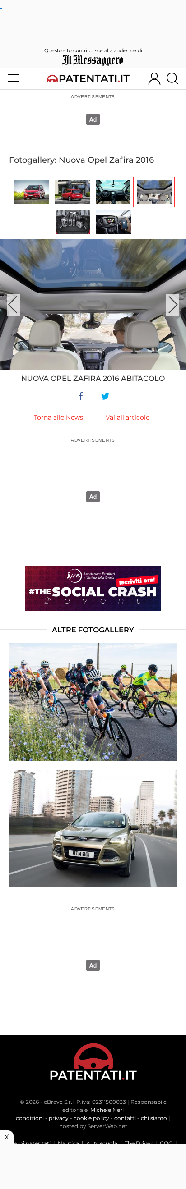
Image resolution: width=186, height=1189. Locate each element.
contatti (125, 1118)
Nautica (68, 1143)
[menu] (13, 78)
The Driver (139, 1143)
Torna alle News (58, 417)
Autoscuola (101, 1143)
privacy (59, 1118)
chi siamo (154, 1118)
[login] (154, 78)
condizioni (30, 1118)
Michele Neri (107, 1110)
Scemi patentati (29, 1143)
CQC (166, 1143)
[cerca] (176, 78)
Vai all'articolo (128, 417)
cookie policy (91, 1118)
